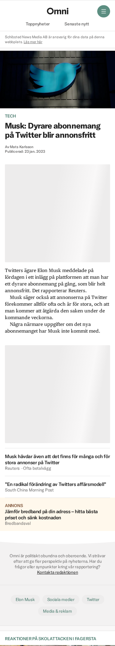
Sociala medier (61, 599)
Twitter (93, 599)
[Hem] (57, 11)
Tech (10, 116)
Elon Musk (25, 599)
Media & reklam (57, 611)
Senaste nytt (76, 24)
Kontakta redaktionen (57, 572)
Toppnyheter (38, 24)
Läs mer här (33, 41)
